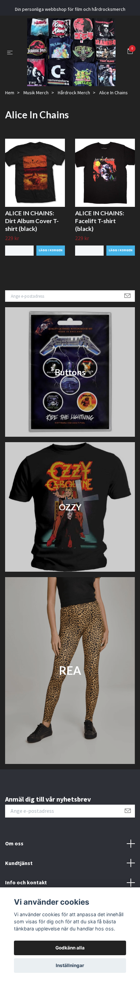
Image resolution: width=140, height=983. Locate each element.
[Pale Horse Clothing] (79, 60)
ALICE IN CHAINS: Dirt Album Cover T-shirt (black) (32, 246)
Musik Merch (36, 118)
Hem (9, 118)
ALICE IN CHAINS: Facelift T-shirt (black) (99, 246)
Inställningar (70, 965)
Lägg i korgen (51, 276)
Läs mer (19, 276)
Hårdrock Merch (74, 118)
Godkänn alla (70, 947)
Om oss (14, 869)
